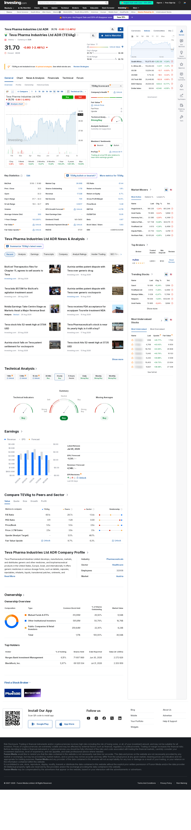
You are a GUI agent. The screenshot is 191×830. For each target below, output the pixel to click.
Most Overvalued (157, 329)
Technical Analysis (19, 368)
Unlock (47, 540)
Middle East (113, 12)
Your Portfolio (137, 721)
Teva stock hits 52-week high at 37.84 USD (25, 326)
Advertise (167, 715)
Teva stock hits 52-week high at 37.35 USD (88, 344)
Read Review (171, 261)
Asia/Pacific (124, 12)
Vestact (16, 315)
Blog (133, 710)
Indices (147, 31)
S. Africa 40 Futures (139, 66)
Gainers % (149, 197)
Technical (67, 78)
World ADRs (67, 12)
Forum (80, 78)
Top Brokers (138, 244)
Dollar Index (136, 88)
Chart (20, 78)
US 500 (134, 75)
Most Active (136, 197)
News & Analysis (35, 78)
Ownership (29, 85)
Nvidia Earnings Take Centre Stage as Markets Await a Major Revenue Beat (25, 308)
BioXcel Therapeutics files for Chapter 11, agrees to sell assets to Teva (23, 270)
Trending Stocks (140, 274)
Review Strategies (81, 67)
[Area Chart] (12, 91)
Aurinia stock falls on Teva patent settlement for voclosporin (23, 344)
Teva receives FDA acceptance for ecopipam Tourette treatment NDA (86, 308)
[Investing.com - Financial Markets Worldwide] (15, 3)
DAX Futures (136, 84)
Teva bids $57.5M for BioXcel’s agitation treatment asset (21, 290)
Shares (9, 12)
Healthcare (117, 565)
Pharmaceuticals (115, 559)
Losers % (161, 197)
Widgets (134, 727)
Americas (94, 12)
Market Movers (139, 189)
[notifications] (179, 2)
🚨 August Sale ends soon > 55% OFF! (136, 3)
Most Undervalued (139, 329)
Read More (9, 576)
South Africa (35, 12)
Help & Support (170, 721)
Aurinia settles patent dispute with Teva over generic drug (86, 268)
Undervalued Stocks (163, 12)
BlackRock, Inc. (12, 663)
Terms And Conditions (146, 783)
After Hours (46, 12)
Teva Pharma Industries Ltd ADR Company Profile (44, 552)
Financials (53, 78)
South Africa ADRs (82, 12)
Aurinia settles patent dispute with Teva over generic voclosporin (86, 290)
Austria (119, 576)
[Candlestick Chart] (7, 91)
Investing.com (10, 279)
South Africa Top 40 (139, 61)
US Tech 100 (136, 79)
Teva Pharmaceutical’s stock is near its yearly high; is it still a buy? (87, 326)
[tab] (10, 377)
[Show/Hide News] (68, 91)
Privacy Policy (166, 783)
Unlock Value (115, 47)
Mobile (134, 715)
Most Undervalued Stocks (141, 321)
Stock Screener (108, 8)
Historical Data (43, 85)
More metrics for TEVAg (111, 175)
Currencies (136, 31)
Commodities (159, 31)
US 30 (133, 70)
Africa (133, 12)
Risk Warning (181, 783)
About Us (167, 710)
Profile (18, 85)
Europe (103, 12)
